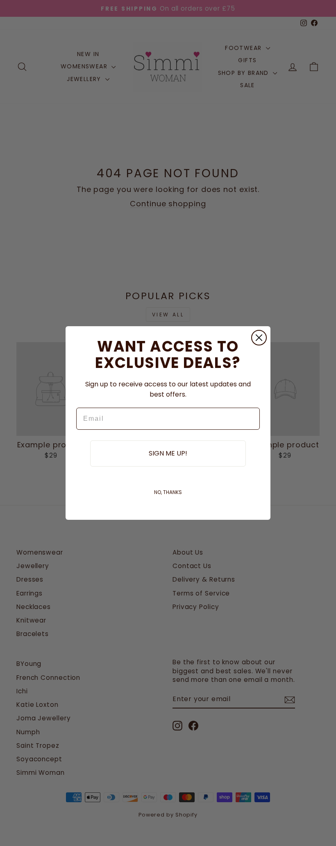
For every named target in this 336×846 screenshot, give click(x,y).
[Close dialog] (259, 337)
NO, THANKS (168, 492)
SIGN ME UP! (168, 453)
